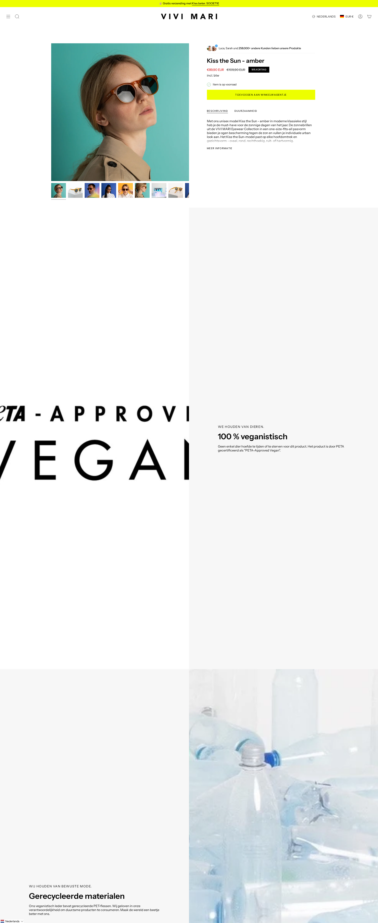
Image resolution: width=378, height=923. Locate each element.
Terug (51, 112)
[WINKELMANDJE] (369, 16)
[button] (12, 921)
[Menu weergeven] (8, 16)
